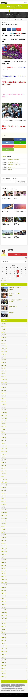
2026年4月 (3, 334)
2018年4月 (3, 601)
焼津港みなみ (7, 690)
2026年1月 (3, 343)
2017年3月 (3, 637)
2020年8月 (3, 523)
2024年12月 (4, 379)
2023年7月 (3, 426)
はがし (18, 686)
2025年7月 (3, 359)
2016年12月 (4, 646)
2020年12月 (4, 512)
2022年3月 (3, 471)
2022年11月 (4, 448)
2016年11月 (4, 648)
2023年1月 (3, 443)
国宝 (24, 690)
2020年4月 (3, 534)
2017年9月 (3, 621)
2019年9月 (3, 554)
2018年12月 (4, 579)
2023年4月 (3, 434)
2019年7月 (3, 559)
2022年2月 (3, 473)
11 (17, 271)
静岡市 (15, 688)
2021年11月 (4, 482)
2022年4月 (3, 468)
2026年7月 (3, 326)
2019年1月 (3, 576)
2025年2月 (3, 373)
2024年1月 (3, 409)
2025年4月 (3, 368)
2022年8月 (3, 457)
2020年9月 (3, 521)
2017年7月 (3, 626)
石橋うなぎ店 (20, 690)
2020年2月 (3, 540)
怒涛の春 (10, 169)
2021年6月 (3, 496)
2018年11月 (4, 582)
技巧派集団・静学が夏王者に (14, 164)
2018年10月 (4, 584)
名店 (21, 686)
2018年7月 (3, 593)
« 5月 (2, 280)
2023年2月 (3, 440)
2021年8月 (3, 490)
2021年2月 (3, 507)
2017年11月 (4, 615)
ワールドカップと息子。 (13, 162)
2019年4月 (3, 568)
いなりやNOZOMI (9, 686)
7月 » (5, 280)
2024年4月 (3, 401)
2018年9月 (3, 587)
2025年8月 (3, 357)
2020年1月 (3, 543)
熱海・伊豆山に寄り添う (20, 181)
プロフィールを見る (18, 254)
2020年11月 (4, 515)
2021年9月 (3, 487)
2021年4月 (3, 501)
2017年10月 (4, 618)
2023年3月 (3, 437)
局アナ (2, 684)
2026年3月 (3, 337)
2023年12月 (4, 412)
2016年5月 (3, 665)
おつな (18, 688)
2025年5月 (3, 365)
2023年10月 (4, 418)
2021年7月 (3, 493)
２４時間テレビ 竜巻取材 (13, 159)
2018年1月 (3, 609)
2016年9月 (3, 654)
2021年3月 (3, 504)
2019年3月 (3, 571)
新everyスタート (11, 167)
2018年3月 (3, 604)
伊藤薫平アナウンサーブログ (14, 14)
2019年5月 (3, 565)
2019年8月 (3, 557)
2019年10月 (4, 551)
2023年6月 (3, 429)
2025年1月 (3, 376)
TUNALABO (3, 688)
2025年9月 (3, 354)
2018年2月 (3, 607)
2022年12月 (4, 446)
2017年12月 (4, 612)
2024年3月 (3, 404)
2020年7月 (3, 526)
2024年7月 (3, 393)
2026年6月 (3, 329)
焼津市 (23, 684)
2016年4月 (3, 668)
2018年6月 (3, 596)
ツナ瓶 (21, 688)
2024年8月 (3, 390)
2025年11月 (4, 348)
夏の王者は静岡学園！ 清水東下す (10, 178)
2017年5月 (3, 632)
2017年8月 (3, 623)
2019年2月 (3, 573)
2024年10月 (4, 384)
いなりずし (3, 686)
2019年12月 (4, 546)
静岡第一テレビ (7, 684)
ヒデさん (2, 690)
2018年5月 (3, 598)
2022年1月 (3, 476)
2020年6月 (3, 529)
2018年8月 (3, 590)
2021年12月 (4, 479)
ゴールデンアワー (9, 688)
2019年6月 (3, 562)
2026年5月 (3, 332)
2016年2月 (3, 673)
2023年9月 (3, 421)
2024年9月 (3, 387)
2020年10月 (4, 518)
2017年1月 (3, 643)
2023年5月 (3, 432)
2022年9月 (3, 454)
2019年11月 (4, 548)
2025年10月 (4, 351)
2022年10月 (4, 451)
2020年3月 (3, 537)
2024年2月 (3, 407)
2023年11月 (4, 415)
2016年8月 (3, 657)
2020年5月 (3, 532)
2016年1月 (3, 676)
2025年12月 (4, 346)
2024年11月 (4, 382)
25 (17, 276)
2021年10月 (4, 484)
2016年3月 (3, 671)
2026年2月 (3, 340)
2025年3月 (3, 371)
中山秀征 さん (19, 684)
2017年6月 (3, 629)
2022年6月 (3, 462)
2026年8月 (3, 323)
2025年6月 (3, 362)
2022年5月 (3, 465)
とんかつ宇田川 (14, 690)
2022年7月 (3, 459)
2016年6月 (3, 662)
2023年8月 (3, 423)
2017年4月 (3, 634)
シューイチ (13, 684)
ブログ (3, 156)
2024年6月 (3, 396)
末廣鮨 (15, 686)
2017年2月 (3, 640)
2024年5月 (3, 398)
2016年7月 (3, 659)
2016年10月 (4, 651)
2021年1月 (3, 509)
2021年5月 (3, 498)
